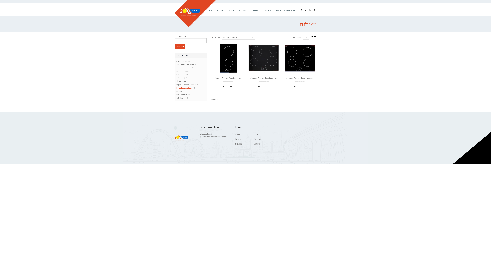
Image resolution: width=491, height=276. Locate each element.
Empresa (219, 10)
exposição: (297, 37)
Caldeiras (180, 78)
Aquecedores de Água (185, 64)
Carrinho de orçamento (285, 10)
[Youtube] (310, 10)
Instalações (255, 10)
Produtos (231, 10)
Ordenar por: (216, 37)
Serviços (242, 10)
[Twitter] (306, 10)
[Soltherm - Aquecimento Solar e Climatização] (195, 13)
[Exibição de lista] (315, 37)
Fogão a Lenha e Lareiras (186, 84)
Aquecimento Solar (183, 68)
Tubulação (180, 98)
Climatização (181, 81)
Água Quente (181, 61)
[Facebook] (301, 10)
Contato (268, 10)
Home (237, 134)
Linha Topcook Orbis (184, 88)
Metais (179, 91)
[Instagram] (314, 10)
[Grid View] (312, 37)
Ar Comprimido (182, 71)
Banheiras (180, 74)
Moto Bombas (181, 94)
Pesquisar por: (180, 36)
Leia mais (229, 86)
